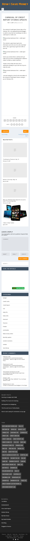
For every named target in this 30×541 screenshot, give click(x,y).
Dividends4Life (5, 505)
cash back (14, 432)
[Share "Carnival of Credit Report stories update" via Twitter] (7, 120)
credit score (7, 442)
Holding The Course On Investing (10, 400)
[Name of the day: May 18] (15, 170)
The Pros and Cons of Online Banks (10, 408)
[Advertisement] (15, 95)
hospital (23, 455)
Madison (5, 384)
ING (23, 458)
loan (23, 461)
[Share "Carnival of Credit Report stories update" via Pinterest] (13, 120)
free (4, 448)
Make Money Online (11, 537)
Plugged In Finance (6, 526)
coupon (23, 432)
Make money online (8, 333)
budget (5, 298)
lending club (14, 461)
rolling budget (7, 471)
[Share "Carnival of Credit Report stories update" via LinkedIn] (16, 120)
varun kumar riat (7, 371)
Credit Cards (6, 301)
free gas (12, 448)
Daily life (5, 312)
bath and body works (9, 426)
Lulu (4, 356)
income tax (15, 458)
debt (23, 442)
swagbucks (15, 480)
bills (21, 426)
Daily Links (5, 315)
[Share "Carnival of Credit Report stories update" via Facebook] (4, 120)
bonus (13, 429)
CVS (4, 308)
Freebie (5, 326)
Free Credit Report (6, 508)
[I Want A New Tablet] (15, 213)
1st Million (4, 501)
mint (20, 464)
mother (5, 467)
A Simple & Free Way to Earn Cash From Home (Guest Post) (13, 373)
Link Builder (6, 330)
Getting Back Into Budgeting (9, 404)
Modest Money (5, 512)
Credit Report (6, 305)
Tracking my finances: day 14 (11, 159)
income (5, 458)
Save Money (6, 348)
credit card (14, 435)
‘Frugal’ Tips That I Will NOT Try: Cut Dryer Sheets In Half (14, 379)
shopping (17, 474)
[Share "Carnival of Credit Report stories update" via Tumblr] (10, 120)
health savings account (10, 455)
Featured (5, 319)
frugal (21, 448)
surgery (5, 480)
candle (5, 432)
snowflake (16, 477)
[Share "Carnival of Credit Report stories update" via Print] (25, 120)
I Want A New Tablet (8, 223)
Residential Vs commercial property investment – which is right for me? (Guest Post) (14, 359)
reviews (5, 344)
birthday (5, 429)
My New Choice (5, 515)
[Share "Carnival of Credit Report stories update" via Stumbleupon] (19, 120)
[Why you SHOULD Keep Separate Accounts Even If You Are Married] (15, 190)
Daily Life (9, 534)
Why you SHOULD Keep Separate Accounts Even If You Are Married (14, 200)
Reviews (22, 536)
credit (5, 435)
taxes (23, 480)
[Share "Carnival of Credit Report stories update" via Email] (22, 120)
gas (4, 451)
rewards (13, 467)
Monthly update (7, 337)
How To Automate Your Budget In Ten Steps (15, 385)
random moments (7, 341)
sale (17, 471)
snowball (6, 477)
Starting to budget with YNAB (9, 397)
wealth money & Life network (11, 483)
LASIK (4, 461)
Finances (5, 323)
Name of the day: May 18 (10, 179)
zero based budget (8, 487)
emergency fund (8, 445)
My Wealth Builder (6, 519)
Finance (5, 364)
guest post (13, 451)
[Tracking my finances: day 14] (15, 150)
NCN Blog (4, 523)
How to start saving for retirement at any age (13, 411)
